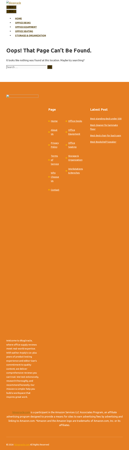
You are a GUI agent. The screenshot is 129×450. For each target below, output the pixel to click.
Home (18, 18)
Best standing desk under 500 (105, 118)
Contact (55, 189)
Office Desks (23, 22)
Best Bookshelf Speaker (103, 141)
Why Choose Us (55, 176)
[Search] (49, 67)
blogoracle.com (21, 412)
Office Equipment (26, 27)
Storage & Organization (30, 35)
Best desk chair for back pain (105, 135)
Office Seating (24, 31)
